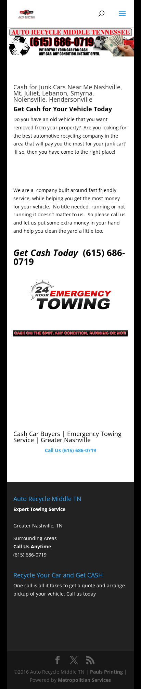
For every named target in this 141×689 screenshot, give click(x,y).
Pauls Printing (106, 671)
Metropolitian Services (84, 680)
